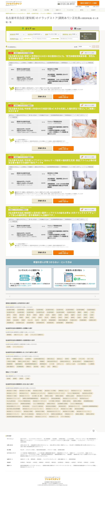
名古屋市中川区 (10, 312)
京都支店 (67, 462)
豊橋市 (79, 312)
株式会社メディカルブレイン (84, 396)
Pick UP (22, 450)
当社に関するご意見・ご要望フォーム (59, 445)
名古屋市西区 (40, 309)
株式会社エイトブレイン (13, 414)
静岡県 (14, 378)
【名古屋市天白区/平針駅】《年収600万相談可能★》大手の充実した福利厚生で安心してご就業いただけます (51, 109)
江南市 (91, 315)
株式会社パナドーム (76, 390)
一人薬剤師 (91, 364)
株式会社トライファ (24, 396)
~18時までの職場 (11, 361)
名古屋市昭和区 (70, 309)
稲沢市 (14, 317)
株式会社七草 (87, 390)
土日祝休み (28, 359)
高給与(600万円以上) (52, 361)
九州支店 (92, 462)
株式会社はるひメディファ (53, 411)
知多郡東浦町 (30, 322)
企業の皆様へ (79, 6)
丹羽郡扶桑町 (83, 320)
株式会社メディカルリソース (27, 467)
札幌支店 (22, 462)
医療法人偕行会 (66, 401)
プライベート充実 (52, 450)
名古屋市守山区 (40, 312)
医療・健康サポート (62, 459)
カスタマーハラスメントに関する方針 (60, 440)
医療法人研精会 (77, 401)
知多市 (40, 317)
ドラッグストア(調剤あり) (46, 13)
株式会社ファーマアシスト (39, 401)
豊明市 (72, 317)
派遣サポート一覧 (24, 459)
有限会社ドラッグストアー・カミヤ (56, 393)
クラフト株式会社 (65, 416)
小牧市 (8, 317)
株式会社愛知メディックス (13, 406)
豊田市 (53, 315)
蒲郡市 (72, 315)
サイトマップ (90, 440)
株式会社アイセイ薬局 (25, 390)
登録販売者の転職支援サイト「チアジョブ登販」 (84, 465)
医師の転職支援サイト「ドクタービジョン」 (30, 465)
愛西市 (91, 317)
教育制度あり (43, 364)
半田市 (14, 315)
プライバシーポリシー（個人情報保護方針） (86, 439)
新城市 (21, 317)
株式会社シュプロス (12, 393)
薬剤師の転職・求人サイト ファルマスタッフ (15, 13)
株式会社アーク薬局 (11, 390)
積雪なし (55, 366)
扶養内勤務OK (18, 364)
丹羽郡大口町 (73, 320)
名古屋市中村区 (50, 309)
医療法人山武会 (70, 396)
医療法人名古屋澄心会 (56, 414)
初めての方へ (23, 439)
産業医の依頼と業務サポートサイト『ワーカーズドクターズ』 (57, 465)
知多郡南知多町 (40, 322)
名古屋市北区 (30, 309)
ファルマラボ (80, 453)
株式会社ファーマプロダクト (14, 411)
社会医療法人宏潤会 (62, 403)
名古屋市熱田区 (91, 309)
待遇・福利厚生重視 (41, 450)
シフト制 (52, 364)
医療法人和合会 (51, 403)
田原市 (85, 317)
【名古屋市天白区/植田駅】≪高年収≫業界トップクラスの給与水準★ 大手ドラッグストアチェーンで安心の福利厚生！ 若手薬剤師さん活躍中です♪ (52, 214)
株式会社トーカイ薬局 (50, 390)
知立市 (46, 317)
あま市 (37, 320)
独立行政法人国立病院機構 (13, 409)
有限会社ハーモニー (63, 390)
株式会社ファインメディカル (70, 398)
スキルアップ (23, 454)
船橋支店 (41, 462)
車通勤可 (42, 361)
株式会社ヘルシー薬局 (66, 409)
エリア (30, 28)
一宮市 (92, 312)
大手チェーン (60, 364)
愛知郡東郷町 (52, 320)
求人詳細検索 (47, 439)
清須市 (8, 320)
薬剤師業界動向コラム (60, 454)
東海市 (27, 317)
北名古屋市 (16, 320)
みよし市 (30, 320)
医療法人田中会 (90, 414)
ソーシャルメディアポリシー (42, 440)
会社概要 (87, 6)
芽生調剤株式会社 (88, 401)
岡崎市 (85, 312)
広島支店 (86, 462)
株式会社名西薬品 (79, 409)
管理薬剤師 (9, 364)
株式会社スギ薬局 (37, 390)
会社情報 (54, 439)
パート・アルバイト (17, 346)
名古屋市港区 (21, 312)
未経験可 (74, 359)
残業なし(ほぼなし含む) (24, 361)
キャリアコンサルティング (49, 459)
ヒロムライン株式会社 (37, 406)
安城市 (60, 315)
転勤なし (35, 361)
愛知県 (28, 13)
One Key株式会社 (11, 401)
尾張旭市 (53, 317)
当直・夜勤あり (10, 366)
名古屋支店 (60, 462)
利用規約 (73, 440)
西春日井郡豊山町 (63, 320)
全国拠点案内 (62, 439)
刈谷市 (47, 315)
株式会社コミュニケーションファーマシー (33, 409)
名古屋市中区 (60, 309)
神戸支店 (80, 462)
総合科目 (36, 366)
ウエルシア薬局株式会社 (73, 393)
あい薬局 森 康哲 (37, 396)
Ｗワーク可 (90, 359)
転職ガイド (72, 453)
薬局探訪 (70, 454)
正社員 (8, 346)
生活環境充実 (20, 366)
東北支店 (29, 462)
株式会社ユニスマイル (41, 416)
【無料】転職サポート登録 (88, 3)
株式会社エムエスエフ (12, 403)
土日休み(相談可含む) (39, 359)
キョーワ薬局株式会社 (38, 403)
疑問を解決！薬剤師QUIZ (47, 454)
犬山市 (79, 315)
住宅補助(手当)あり (88, 361)
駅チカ (8, 359)
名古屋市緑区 (50, 312)
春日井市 (22, 315)
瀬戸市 (8, 315)
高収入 (42, 366)
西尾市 (66, 315)
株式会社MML (26, 406)
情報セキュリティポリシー (26, 440)
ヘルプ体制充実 (81, 364)
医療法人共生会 (28, 416)
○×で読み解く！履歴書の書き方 (28, 453)
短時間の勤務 (61, 450)
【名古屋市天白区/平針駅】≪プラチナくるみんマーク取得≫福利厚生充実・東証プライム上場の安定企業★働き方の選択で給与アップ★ (52, 161)
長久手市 (44, 320)
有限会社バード (69, 414)
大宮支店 (35, 462)
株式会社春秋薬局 (56, 398)
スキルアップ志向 (30, 450)
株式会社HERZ (62, 406)
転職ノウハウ (89, 453)
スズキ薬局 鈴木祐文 (54, 401)
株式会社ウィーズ (53, 416)
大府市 (33, 317)
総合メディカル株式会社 (27, 414)
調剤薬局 (9, 334)
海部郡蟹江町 (10, 322)
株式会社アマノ (44, 398)
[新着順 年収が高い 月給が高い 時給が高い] (84, 46)
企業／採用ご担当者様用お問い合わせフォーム (31, 446)
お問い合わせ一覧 (24, 445)
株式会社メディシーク (74, 406)
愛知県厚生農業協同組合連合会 (14, 416)
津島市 (35, 315)
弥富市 (23, 320)
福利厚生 (39, 459)
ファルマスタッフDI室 (34, 454)
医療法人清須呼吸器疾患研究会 (30, 398)
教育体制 (33, 459)
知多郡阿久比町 (20, 322)
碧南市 (41, 315)
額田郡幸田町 (69, 322)
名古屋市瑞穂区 (80, 309)
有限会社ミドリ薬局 (12, 396)
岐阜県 (8, 378)
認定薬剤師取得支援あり (31, 364)
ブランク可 (81, 359)
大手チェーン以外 (70, 364)
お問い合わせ (96, 6)
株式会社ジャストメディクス (38, 393)
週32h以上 (59, 359)
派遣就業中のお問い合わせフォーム (39, 445)
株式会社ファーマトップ (52, 409)
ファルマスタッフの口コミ (35, 439)
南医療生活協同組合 (25, 403)
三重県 (27, 378)
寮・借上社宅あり (77, 361)
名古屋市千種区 (10, 309)
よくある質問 (70, 439)
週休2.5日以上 (50, 359)
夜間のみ (28, 366)
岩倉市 (66, 317)
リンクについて (81, 440)
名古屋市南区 (30, 312)
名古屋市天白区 (35, 13)
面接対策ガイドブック (62, 453)
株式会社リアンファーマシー (84, 411)
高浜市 (60, 317)
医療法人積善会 (79, 414)
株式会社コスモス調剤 (68, 411)
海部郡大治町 (92, 320)
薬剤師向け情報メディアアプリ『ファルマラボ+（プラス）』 (34, 456)
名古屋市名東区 (60, 312)
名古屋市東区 (21, 309)
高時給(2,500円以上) (65, 361)
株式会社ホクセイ (24, 393)
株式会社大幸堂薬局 (51, 406)
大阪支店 (73, 462)
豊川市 (28, 315)
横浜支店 (54, 462)
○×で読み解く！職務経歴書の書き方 (46, 453)
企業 (26, 334)
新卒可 (67, 359)
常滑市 (85, 315)
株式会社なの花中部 (87, 393)
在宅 (49, 366)
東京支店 (47, 462)
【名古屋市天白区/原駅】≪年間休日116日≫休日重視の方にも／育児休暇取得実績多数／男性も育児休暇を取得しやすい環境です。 (51, 57)
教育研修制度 (72, 459)
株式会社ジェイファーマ (42, 414)
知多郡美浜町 (50, 322)
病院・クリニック (18, 334)
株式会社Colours (84, 398)
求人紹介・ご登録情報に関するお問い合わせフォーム (82, 445)
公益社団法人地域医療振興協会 (90, 406)
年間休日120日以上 (17, 359)
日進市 (79, 317)
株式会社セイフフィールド (13, 398)
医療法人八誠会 (49, 396)
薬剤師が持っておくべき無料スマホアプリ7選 (85, 454)
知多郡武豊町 (60, 322)
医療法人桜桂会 (59, 396)
